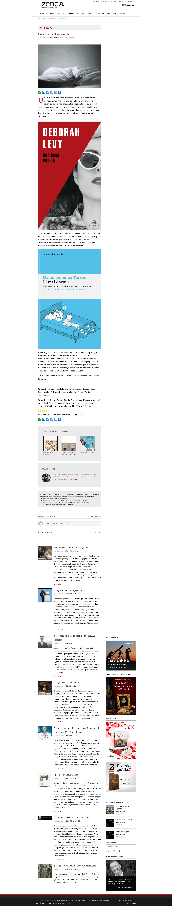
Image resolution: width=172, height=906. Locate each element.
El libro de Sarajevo (122, 832)
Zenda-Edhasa (112, 13)
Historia (61, 13)
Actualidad (81, 13)
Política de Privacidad (84, 900)
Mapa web (106, 900)
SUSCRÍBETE (105, 1)
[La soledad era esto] (69, 66)
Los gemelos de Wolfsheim (66, 682)
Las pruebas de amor (87, 452)
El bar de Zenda (121, 811)
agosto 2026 (112, 847)
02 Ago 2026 (119, 814)
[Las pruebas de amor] (87, 443)
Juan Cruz (69, 643)
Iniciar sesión (96, 516)
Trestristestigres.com (63, 900)
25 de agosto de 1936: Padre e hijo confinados (75, 865)
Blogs (91, 13)
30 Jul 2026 (119, 825)
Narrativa (51, 18)
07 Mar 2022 (41, 38)
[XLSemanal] (128, 5)
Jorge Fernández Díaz (73, 821)
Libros (70, 13)
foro (47, 496)
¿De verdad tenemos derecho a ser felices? (69, 453)
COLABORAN (97, 1)
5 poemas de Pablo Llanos (66, 774)
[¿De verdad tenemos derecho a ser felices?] (69, 443)
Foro (121, 13)
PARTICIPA (113, 1)
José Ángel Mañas (71, 869)
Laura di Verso (71, 778)
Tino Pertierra (71, 594)
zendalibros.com (71, 736)
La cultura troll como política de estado (72, 817)
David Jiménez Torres (67, 38)
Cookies (93, 900)
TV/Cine (100, 13)
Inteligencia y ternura (48, 453)
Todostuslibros (44, 395)
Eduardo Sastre (71, 686)
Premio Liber (120, 900)
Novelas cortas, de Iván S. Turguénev (71, 547)
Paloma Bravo (52, 38)
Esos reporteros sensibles (124, 820)
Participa (99, 900)
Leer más (57, 584)
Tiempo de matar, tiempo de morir (70, 590)
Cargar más (69, 890)
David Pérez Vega (71, 551)
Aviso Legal (73, 900)
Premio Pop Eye (129, 900)
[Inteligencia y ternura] (51, 443)
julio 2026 (112, 851)
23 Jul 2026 (119, 837)
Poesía (51, 13)
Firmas (42, 13)
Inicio (39, 18)
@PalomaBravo (73, 479)
